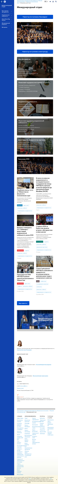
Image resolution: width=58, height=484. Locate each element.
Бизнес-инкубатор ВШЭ (27, 445)
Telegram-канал (20, 388)
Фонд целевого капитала (19, 442)
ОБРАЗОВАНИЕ (28, 416)
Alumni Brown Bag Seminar (6, 19)
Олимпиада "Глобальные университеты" (26, 85)
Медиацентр (42, 429)
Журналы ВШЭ (43, 431)
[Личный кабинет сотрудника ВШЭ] (53, 1)
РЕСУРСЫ (42, 416)
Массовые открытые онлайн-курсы (50, 433)
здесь (30, 478)
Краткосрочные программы (24, 108)
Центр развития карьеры (26, 440)
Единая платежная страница (19, 471)
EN (47, 1)
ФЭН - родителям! (22, 63)
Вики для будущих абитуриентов (25, 71)
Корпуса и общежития (19, 432)
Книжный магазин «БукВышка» (42, 425)
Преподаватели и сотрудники (20, 428)
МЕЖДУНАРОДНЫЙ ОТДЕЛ (7, 6)
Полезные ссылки (22, 75)
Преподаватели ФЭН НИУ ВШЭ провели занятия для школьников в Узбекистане (25, 277)
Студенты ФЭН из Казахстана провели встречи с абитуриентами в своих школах (44, 229)
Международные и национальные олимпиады (27, 91)
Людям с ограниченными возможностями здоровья (20, 466)
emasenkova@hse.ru (21, 377)
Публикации (42, 433)
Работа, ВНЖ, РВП (22, 169)
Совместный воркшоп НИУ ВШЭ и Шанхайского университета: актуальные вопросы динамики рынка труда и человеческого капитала (44, 273)
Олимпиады (27, 423)
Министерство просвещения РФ (51, 429)
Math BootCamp (21, 67)
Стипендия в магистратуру (24, 89)
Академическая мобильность (5, 15)
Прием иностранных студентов (25, 62)
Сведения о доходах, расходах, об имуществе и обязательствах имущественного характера (20, 453)
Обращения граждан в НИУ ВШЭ (20, 438)
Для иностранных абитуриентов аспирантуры (28, 73)
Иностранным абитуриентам (5, 11)
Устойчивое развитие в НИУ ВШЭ (19, 425)
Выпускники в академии (23, 163)
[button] (18, 33)
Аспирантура (27, 433)
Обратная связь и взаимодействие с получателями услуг (28, 454)
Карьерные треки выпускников (25, 161)
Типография (42, 428)
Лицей (26, 418)
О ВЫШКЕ (19, 416)
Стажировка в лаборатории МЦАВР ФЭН (27, 146)
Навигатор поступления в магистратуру (35, 52)
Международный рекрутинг (6, 23)
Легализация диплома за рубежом (25, 171)
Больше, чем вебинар (23, 65)
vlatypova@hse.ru (20, 366)
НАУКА (34, 416)
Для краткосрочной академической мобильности (29, 127)
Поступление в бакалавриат (32, 25)
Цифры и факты (20, 418)
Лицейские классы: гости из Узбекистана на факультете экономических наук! (25, 193)
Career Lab (20, 165)
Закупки (18, 434)
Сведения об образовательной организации (20, 460)
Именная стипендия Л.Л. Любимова (26, 125)
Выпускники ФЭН (23, 159)
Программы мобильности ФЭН (25, 104)
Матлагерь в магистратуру (24, 69)
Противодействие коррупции (21, 446)
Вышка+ (26, 428)
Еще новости (23, 303)
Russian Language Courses (23, 144)
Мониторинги (35, 424)
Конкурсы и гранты (34, 437)
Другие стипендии (22, 131)
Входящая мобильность (23, 142)
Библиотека (42, 418)
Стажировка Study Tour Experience (25, 148)
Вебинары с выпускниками (24, 167)
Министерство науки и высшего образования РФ (51, 422)
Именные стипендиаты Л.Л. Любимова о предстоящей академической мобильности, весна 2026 (25, 231)
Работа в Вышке (20, 474)
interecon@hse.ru (23, 386)
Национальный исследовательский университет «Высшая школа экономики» (33, 410)
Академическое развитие (35, 433)
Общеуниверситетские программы (26, 106)
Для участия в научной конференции (26, 129)
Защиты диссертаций (35, 430)
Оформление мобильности (24, 110)
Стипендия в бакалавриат (23, 87)
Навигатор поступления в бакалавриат (35, 17)
